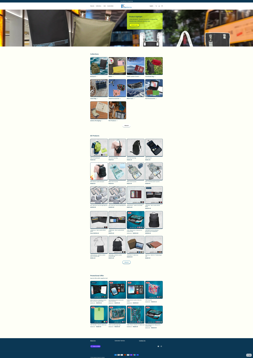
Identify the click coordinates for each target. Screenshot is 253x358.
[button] (99, 6)
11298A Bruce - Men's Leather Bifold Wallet (98, 231)
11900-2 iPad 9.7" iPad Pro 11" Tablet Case (135, 324)
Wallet (110, 76)
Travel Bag (93, 98)
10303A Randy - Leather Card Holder (134, 205)
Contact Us (142, 340)
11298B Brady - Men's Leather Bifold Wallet (116, 231)
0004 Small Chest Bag (113, 157)
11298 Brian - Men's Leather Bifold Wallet (152, 206)
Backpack (93, 76)
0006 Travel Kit (148, 157)
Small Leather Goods (133, 76)
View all (126, 125)
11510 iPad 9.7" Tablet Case (132, 255)
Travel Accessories (114, 98)
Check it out (134, 25)
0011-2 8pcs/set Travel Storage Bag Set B (117, 205)
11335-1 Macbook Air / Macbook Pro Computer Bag (134, 231)
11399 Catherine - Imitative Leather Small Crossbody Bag (97, 256)
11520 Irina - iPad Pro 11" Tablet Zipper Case (153, 256)
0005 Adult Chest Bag (131, 157)
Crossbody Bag (149, 76)
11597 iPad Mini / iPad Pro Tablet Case (98, 324)
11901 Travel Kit (148, 300)
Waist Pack (130, 98)
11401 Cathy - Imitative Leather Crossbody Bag (115, 256)
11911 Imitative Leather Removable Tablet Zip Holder (116, 301)
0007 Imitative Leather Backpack (97, 181)
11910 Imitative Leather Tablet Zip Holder (134, 301)
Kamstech (95, 357)
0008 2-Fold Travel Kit (113, 181)
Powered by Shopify (101, 357)
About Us (93, 340)
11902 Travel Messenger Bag (114, 324)
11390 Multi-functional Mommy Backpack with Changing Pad (152, 231)
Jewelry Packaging (95, 120)
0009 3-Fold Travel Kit (131, 181)
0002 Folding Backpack (95, 157)
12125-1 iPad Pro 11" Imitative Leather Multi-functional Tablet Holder (98, 301)
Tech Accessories (150, 98)
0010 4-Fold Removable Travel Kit (152, 181)
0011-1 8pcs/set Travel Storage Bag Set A (99, 205)
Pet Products (112, 120)
